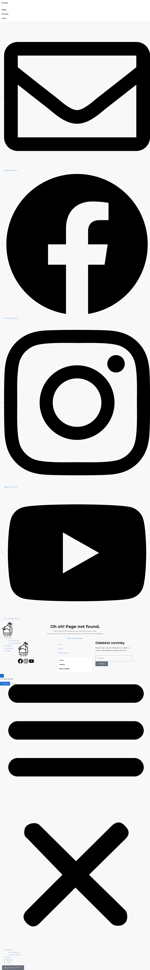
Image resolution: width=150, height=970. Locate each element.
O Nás (4, 18)
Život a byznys (15, 643)
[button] (76, 801)
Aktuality (5, 14)
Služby (4, 9)
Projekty (5, 3)
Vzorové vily (14, 641)
